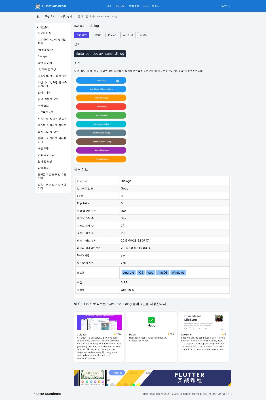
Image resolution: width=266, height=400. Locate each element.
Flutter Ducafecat (47, 394)
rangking (134, 5)
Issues (112, 34)
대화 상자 (66, 16)
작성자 (143, 34)
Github (97, 34)
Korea (224, 5)
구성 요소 (50, 16)
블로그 (155, 5)
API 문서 (128, 34)
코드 (145, 5)
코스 (109, 5)
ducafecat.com (152, 393)
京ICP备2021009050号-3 (217, 393)
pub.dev (82, 34)
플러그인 (120, 5)
